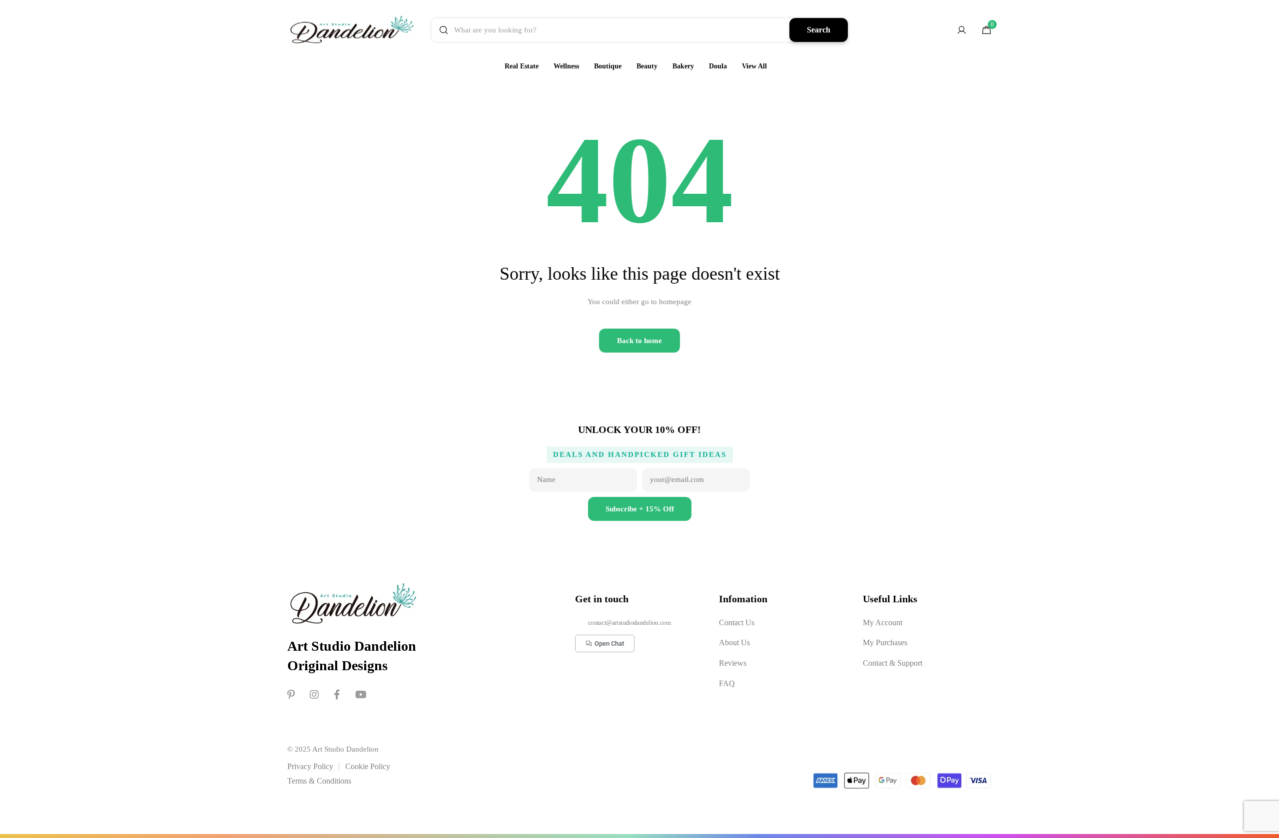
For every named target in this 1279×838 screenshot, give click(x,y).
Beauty (647, 66)
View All (754, 66)
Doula (718, 66)
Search (818, 29)
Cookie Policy (367, 766)
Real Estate (522, 66)
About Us (734, 642)
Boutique (608, 66)
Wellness (566, 66)
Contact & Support (892, 663)
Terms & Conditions (319, 781)
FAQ (727, 683)
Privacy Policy (310, 766)
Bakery (683, 66)
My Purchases (885, 642)
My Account (882, 622)
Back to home (639, 341)
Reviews (732, 663)
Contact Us (736, 622)
